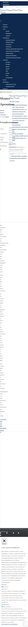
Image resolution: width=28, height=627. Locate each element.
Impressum (5, 2)
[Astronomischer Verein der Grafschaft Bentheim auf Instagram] (9, 10)
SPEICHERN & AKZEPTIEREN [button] (9, 624)
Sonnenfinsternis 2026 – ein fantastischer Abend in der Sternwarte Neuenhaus (19, 111)
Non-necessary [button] (5, 604)
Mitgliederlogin (4, 531)
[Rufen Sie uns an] (20, 10)
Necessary (5, 586)
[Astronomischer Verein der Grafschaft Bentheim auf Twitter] (15, 10)
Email (10, 154)
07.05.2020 (3, 114)
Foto (1, 92)
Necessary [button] (4, 584)
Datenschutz (6, 4)
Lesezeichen (3, 419)
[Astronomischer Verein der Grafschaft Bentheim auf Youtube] (3, 12)
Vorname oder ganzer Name (16, 149)
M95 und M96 (1, 424)
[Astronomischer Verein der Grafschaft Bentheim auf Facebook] (3, 10)
